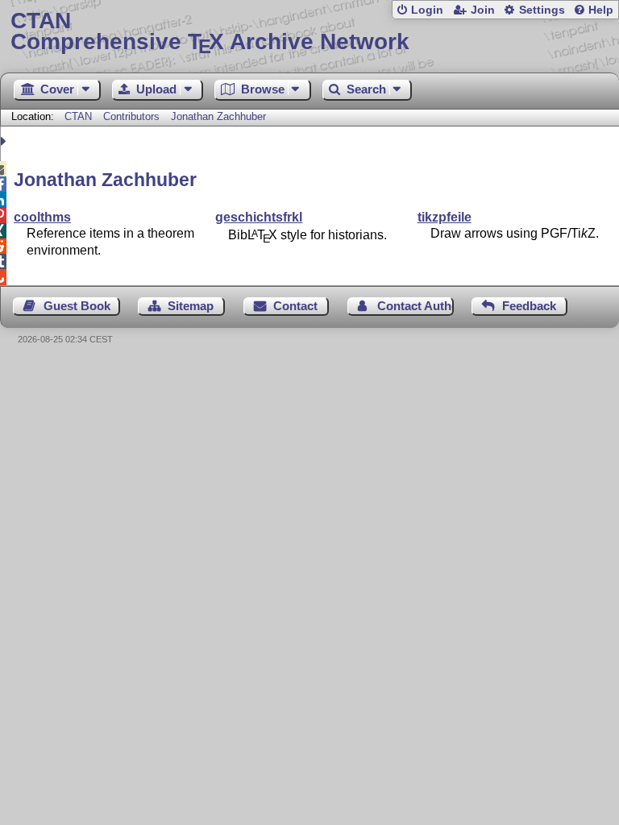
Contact (295, 306)
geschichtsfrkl (258, 217)
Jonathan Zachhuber (218, 116)
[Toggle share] (5, 141)
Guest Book (77, 306)
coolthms (42, 217)
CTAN (78, 116)
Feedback (529, 306)
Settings (542, 10)
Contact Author (415, 306)
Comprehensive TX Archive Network (209, 31)
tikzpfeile (445, 217)
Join (483, 10)
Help (600, 10)
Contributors (131, 116)
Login (427, 10)
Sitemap (191, 306)
